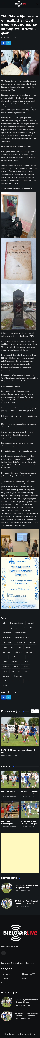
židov (20, 681)
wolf (26, 671)
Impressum (5, 963)
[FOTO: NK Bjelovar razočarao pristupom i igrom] (10, 779)
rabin (21, 657)
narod (13, 647)
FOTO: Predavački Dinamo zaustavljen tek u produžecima (29, 824)
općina (28, 647)
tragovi (16, 666)
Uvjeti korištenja (17, 963)
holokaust (32, 628)
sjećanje (25, 661)
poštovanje (18, 652)
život (27, 681)
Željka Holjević (17, 676)
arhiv (4, 623)
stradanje (6, 666)
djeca (5, 628)
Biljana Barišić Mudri (17, 623)
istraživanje (7, 633)
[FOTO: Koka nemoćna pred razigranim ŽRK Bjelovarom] (10, 809)
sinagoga (15, 661)
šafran (5, 661)
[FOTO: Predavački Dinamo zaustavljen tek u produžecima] (30, 809)
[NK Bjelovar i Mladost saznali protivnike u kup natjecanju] (30, 779)
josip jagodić (7, 637)
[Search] (37, 4)
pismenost (6, 652)
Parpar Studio (29, 1034)
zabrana (6, 676)
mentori (32, 642)
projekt (13, 657)
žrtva (5, 686)
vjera (19, 671)
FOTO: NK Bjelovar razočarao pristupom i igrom (10, 794)
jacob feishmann (21, 633)
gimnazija (14, 628)
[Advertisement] (20, 853)
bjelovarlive (32, 623)
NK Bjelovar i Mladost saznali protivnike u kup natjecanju (29, 794)
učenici (5, 671)
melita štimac (20, 642)
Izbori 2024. (29, 963)
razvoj (29, 657)
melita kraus (7, 642)
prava (5, 657)
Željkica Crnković (8, 681)
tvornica (25, 666)
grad (23, 628)
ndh (20, 647)
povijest (29, 652)
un (13, 671)
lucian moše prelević (22, 637)
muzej (5, 647)
